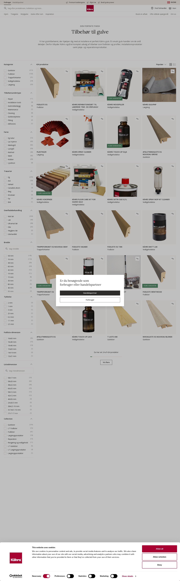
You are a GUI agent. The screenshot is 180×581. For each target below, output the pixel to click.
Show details (127, 576)
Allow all (159, 549)
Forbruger (90, 300)
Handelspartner (90, 293)
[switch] (70, 576)
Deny (159, 565)
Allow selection (159, 557)
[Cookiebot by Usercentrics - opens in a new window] (16, 576)
